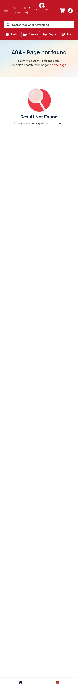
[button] (6, 10)
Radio (14, 34)
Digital (52, 34)
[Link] (62, 10)
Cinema (33, 34)
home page (59, 65)
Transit (70, 34)
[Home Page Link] (42, 6)
